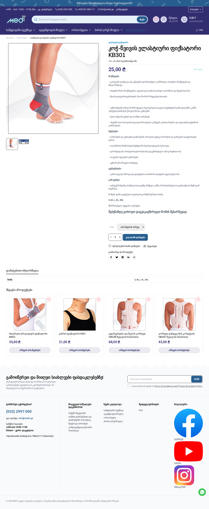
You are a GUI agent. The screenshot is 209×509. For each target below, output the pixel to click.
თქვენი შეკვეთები (77, 413)
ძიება (142, 19)
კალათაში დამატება (135, 237)
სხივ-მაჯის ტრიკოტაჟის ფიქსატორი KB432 (28, 335)
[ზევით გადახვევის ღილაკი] (202, 502)
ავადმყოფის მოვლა (52, 30)
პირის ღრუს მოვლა (107, 30)
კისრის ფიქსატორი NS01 (72, 333)
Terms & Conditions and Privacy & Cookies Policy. (178, 386)
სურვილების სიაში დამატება (126, 246)
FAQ (201, 30)
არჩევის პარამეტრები (29, 350)
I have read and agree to (167, 386)
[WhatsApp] (202, 492)
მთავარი (10, 38)
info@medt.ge (107, 9)
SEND (196, 379)
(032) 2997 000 (65, 9)
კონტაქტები (122, 9)
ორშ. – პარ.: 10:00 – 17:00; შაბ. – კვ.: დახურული (29, 9)
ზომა (112, 227)
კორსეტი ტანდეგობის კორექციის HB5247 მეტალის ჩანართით (177, 335)
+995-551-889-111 (86, 9)
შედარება (152, 246)
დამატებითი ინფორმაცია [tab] (22, 270)
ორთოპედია (79, 30)
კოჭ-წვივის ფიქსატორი (118, 42)
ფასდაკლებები (136, 30)
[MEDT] (16, 19)
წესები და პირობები (78, 423)
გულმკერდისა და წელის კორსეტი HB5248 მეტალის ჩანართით (127, 335)
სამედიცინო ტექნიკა (19, 30)
